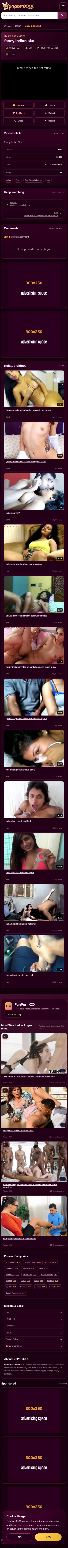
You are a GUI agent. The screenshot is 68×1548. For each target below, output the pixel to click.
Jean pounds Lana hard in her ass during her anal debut (29, 1076)
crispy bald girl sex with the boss (18, 1130)
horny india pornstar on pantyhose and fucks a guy (31, 667)
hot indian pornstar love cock (20, 770)
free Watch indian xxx (33, 180)
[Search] (62, 15)
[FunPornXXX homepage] (29, 6)
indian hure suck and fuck (18, 821)
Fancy (18, 180)
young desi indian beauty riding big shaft (26, 461)
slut (48, 180)
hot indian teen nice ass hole (20, 975)
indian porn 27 (13, 513)
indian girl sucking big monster (21, 924)
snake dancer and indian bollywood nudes (26, 616)
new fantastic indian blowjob (20, 872)
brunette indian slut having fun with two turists (28, 410)
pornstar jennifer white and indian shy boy (26, 718)
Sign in (7, 237)
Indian (18, 26)
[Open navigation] (63, 6)
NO (20, 1537)
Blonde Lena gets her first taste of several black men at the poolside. (30, 1185)
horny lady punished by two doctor (19, 1239)
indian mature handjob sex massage (24, 564)
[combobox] (29, 15)
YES (48, 1537)
